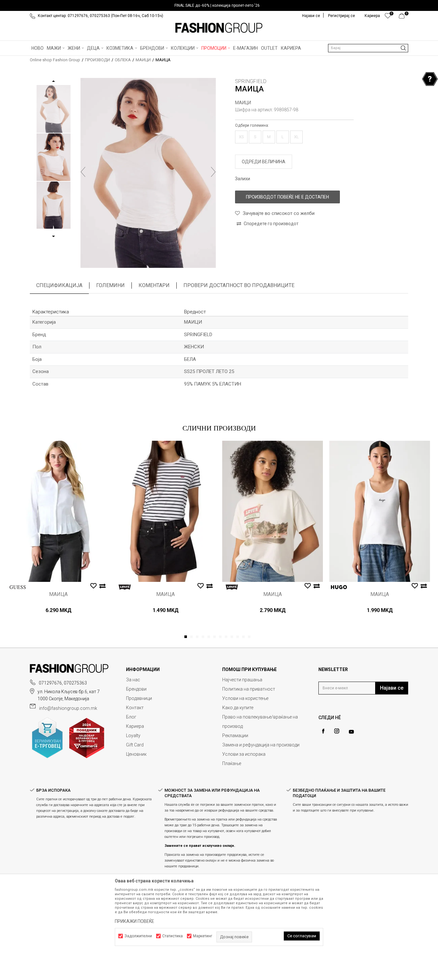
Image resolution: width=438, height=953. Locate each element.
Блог (131, 716)
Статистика (172, 936)
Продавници (139, 698)
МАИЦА (58, 594)
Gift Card (135, 744)
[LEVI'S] (125, 587)
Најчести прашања (242, 679)
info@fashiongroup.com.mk (68, 708)
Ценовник (136, 754)
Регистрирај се (341, 15)
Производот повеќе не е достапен (287, 197)
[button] (368, 48)
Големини (110, 285)
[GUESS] (18, 587)
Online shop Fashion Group (55, 59)
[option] (219, 5)
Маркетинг (202, 936)
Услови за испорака (243, 754)
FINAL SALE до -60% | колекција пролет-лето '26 (217, 5)
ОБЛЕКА (123, 59)
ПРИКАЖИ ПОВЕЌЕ (134, 921)
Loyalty (133, 735)
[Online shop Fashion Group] (219, 28)
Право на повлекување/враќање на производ (260, 721)
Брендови (136, 689)
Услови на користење (245, 698)
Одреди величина (263, 161)
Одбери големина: (252, 125)
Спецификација (59, 285)
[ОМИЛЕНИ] (388, 17)
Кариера (135, 726)
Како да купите (237, 707)
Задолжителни (138, 936)
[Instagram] (336, 731)
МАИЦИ (143, 59)
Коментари (154, 285)
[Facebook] (323, 731)
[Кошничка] (403, 17)
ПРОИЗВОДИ (97, 59)
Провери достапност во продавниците (238, 285)
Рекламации (235, 735)
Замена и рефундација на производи (260, 744)
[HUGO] (339, 587)
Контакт (135, 707)
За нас (133, 679)
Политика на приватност (248, 689)
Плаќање (231, 763)
